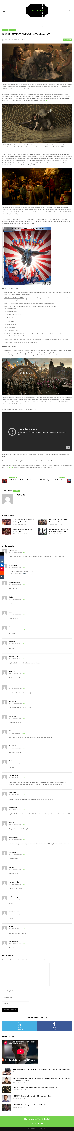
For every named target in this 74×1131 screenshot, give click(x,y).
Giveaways (12, 30)
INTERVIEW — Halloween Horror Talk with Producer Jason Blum (32, 1096)
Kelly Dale (7, 39)
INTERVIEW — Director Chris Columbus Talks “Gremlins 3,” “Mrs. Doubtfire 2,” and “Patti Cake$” (41, 1069)
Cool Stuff (9, 26)
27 (24, 39)
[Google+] (35, 1123)
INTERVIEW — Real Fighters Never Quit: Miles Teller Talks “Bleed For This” (35, 1087)
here (46, 100)
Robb (10, 627)
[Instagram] (38, 1123)
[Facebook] (32, 1123)
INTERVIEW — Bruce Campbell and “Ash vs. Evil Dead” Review (31, 1105)
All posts (16, 490)
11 (61, 524)
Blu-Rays (15, 26)
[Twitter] (42, 1123)
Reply (24, 552)
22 (26, 533)
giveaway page (9, 467)
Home (3, 26)
